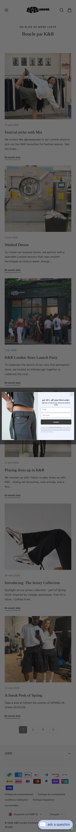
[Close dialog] (71, 394)
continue (56, 422)
